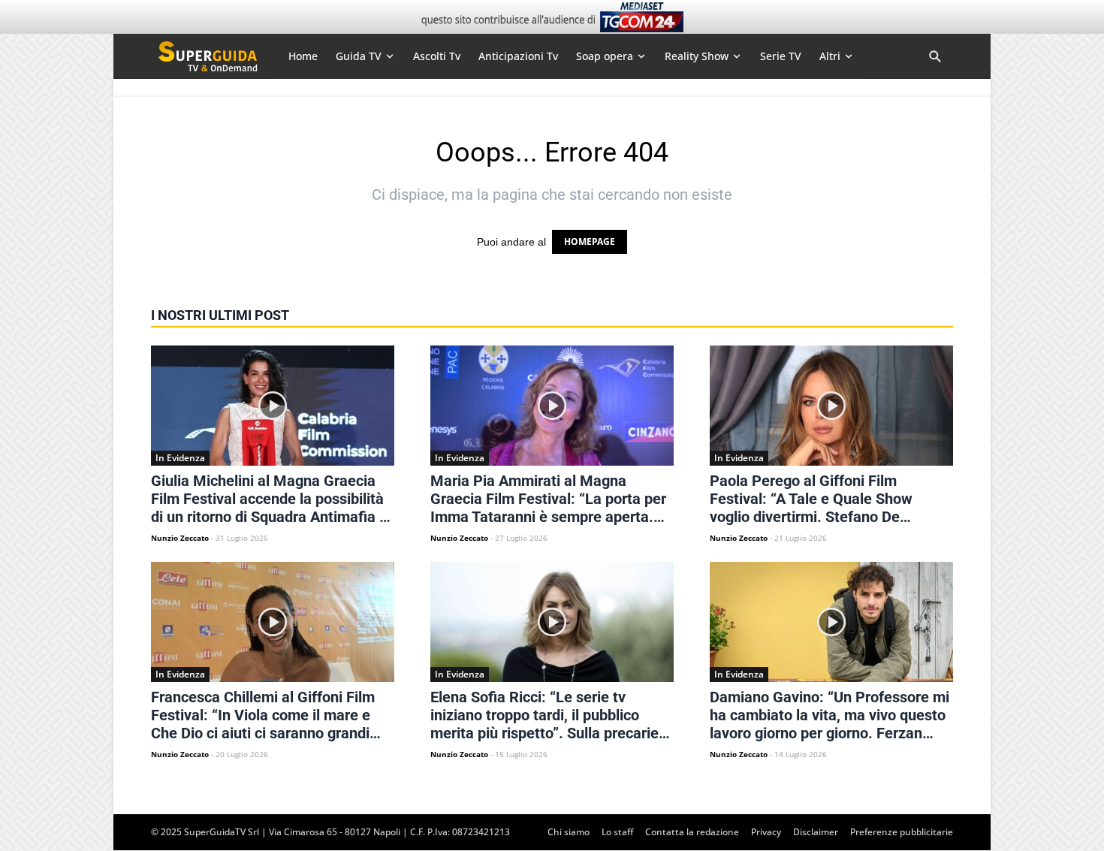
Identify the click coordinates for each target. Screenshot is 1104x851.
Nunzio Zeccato (180, 538)
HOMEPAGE (589, 241)
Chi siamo (568, 831)
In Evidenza (180, 457)
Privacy (766, 831)
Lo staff (617, 831)
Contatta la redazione (692, 831)
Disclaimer (815, 831)
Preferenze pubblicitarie (901, 831)
